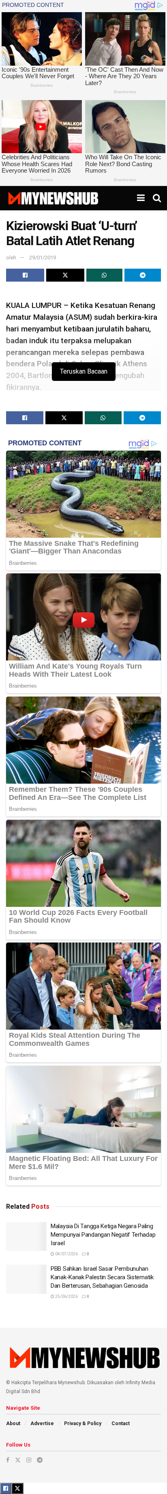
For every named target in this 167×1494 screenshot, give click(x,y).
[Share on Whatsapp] (104, 275)
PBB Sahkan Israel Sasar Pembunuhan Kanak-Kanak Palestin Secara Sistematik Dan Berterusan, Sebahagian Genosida (102, 1277)
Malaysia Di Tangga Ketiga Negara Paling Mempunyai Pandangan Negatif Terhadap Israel (103, 1235)
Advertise (42, 1423)
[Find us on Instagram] (28, 1460)
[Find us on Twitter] (18, 1460)
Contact (120, 1423)
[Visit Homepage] (53, 198)
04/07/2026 (66, 1254)
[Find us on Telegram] (40, 1460)
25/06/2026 (66, 1296)
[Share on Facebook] (25, 275)
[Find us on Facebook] (7, 1460)
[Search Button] (157, 198)
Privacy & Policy (82, 1423)
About (13, 1423)
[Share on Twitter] (65, 275)
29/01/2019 (42, 257)
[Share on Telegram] (142, 275)
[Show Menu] (141, 198)
